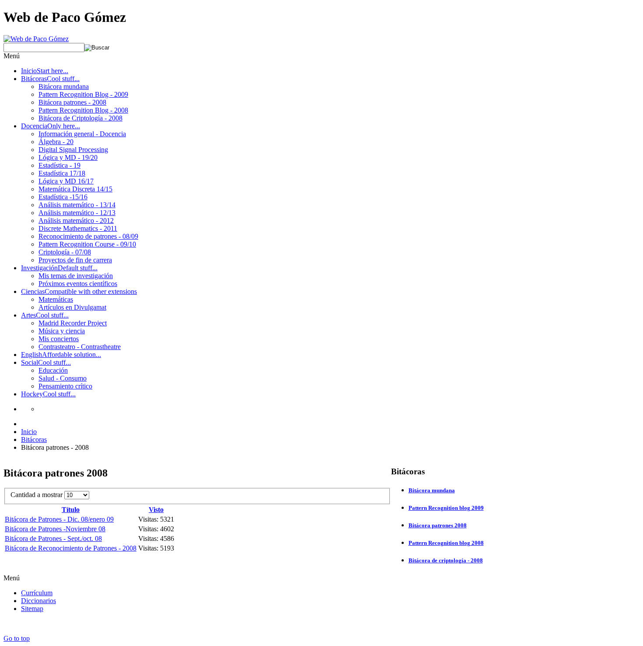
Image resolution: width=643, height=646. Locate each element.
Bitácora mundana (432, 490)
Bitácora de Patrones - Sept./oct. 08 (53, 538)
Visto (156, 509)
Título (71, 509)
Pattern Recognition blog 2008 (446, 543)
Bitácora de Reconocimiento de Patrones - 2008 (70, 548)
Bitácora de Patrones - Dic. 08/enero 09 (59, 519)
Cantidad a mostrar (37, 494)
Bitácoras (34, 439)
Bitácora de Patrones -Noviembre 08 (55, 529)
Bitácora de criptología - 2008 (446, 560)
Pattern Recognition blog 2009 (446, 508)
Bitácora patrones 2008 (438, 525)
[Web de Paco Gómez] (36, 38)
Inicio (29, 431)
